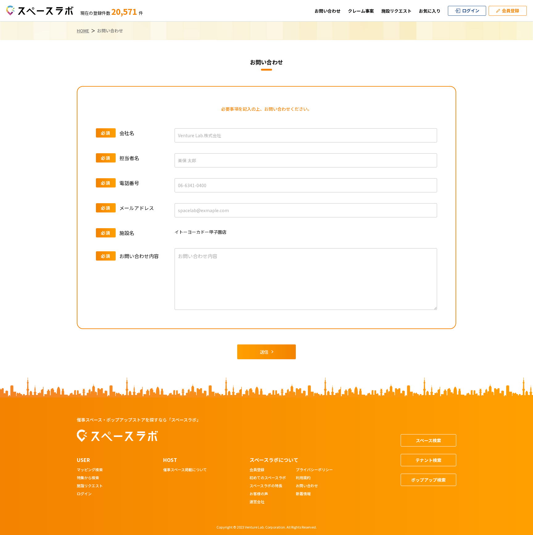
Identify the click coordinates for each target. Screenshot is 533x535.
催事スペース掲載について (185, 470)
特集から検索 (88, 478)
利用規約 (303, 478)
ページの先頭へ (510, 391)
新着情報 (303, 494)
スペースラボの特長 (266, 486)
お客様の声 (259, 494)
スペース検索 (428, 440)
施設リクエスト (396, 11)
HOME (83, 31)
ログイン (84, 494)
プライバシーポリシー (314, 470)
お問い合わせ (328, 11)
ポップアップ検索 (428, 480)
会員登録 (257, 470)
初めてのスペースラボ (268, 478)
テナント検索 (428, 460)
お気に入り (429, 11)
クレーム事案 (361, 11)
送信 (264, 352)
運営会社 (257, 502)
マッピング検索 (90, 470)
